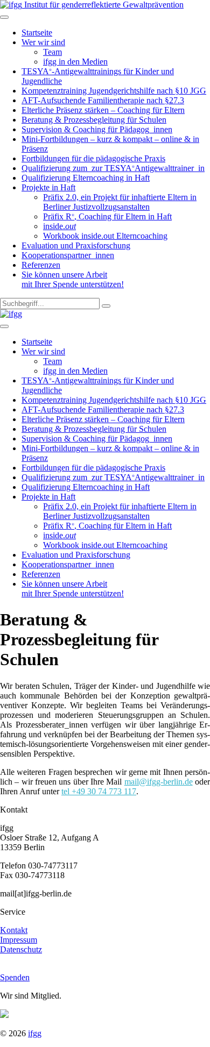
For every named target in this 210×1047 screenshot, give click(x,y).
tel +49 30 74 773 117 (98, 791)
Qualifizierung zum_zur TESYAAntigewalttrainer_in (113, 168)
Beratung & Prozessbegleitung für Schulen (94, 119)
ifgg (34, 1033)
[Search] (106, 306)
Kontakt (13, 930)
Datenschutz (21, 949)
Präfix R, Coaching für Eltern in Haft (107, 216)
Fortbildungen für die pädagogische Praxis (93, 158)
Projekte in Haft (48, 187)
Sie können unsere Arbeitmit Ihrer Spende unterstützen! (73, 279)
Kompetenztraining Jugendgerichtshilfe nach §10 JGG (114, 90)
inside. (59, 226)
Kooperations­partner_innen (68, 255)
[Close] (4, 326)
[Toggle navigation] (4, 17)
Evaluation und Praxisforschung (76, 245)
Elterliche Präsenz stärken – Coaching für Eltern (103, 110)
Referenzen (41, 264)
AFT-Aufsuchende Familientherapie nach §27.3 (103, 100)
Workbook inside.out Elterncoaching (105, 235)
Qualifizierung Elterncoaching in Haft (86, 177)
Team (52, 51)
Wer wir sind (43, 42)
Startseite (37, 32)
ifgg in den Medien (75, 61)
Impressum (18, 939)
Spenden (15, 977)
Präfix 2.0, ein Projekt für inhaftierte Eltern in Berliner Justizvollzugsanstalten (120, 202)
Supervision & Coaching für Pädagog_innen (97, 129)
